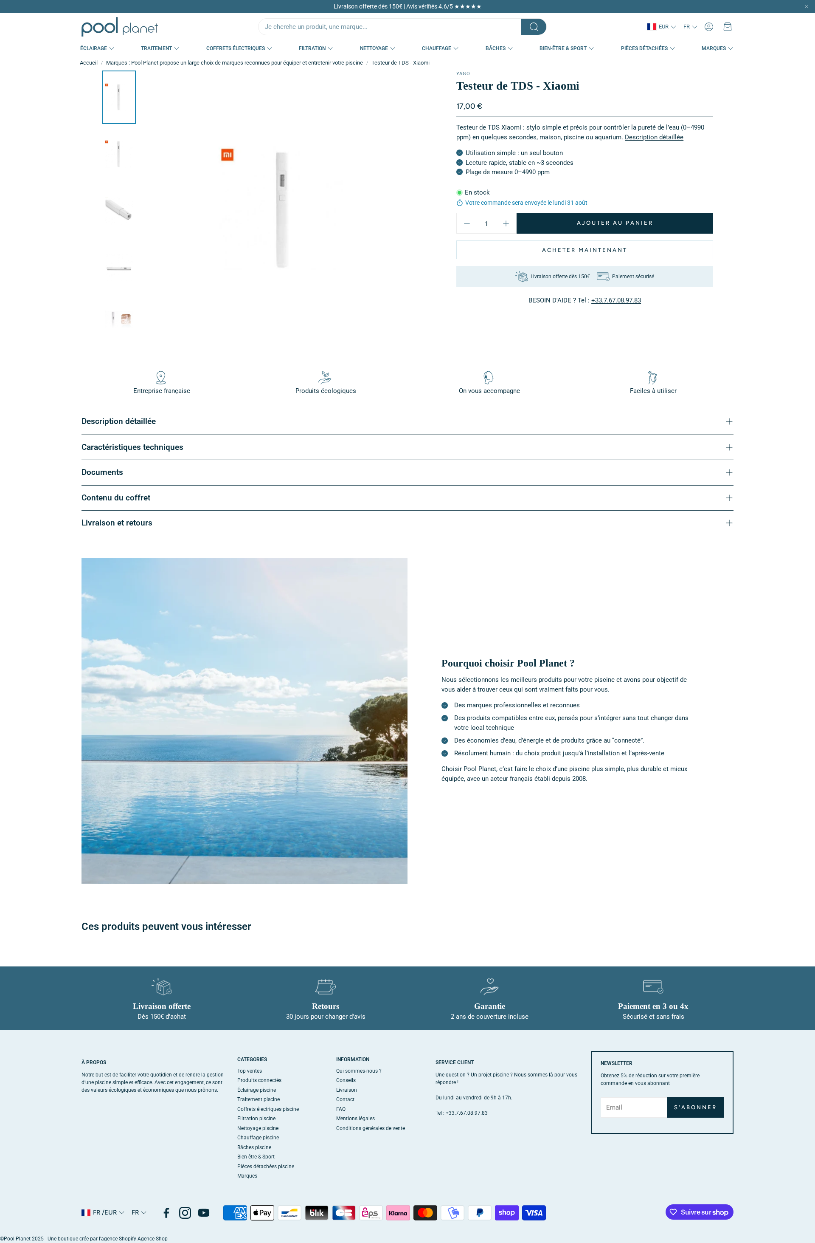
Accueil (89, 62)
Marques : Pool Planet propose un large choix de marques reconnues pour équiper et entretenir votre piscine (234, 62)
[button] (402, 27)
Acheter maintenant (584, 250)
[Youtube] (204, 1213)
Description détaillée (654, 137)
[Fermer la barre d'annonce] (806, 6)
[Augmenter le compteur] (506, 223)
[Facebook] (166, 1213)
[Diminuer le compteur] (467, 223)
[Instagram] (185, 1213)
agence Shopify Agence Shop (134, 1239)
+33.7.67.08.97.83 (616, 300)
